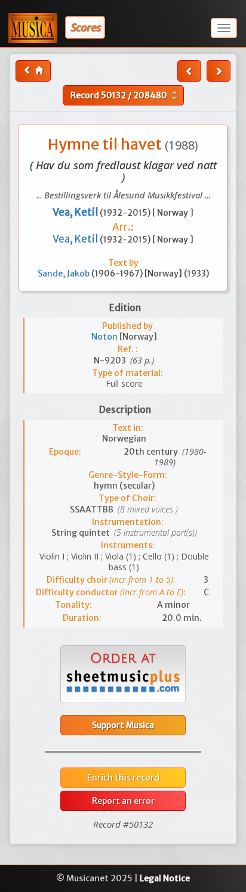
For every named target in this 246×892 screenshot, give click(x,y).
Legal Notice (165, 878)
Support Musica (123, 725)
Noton (105, 336)
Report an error (123, 800)
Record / (125, 95)
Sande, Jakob (64, 273)
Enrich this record (123, 777)
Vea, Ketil (76, 238)
